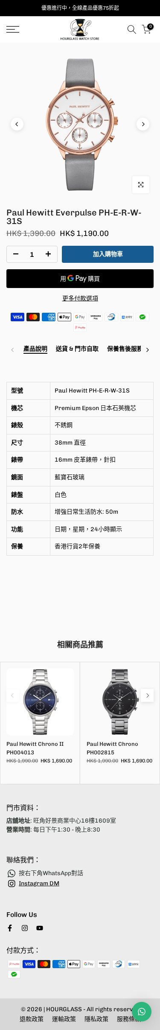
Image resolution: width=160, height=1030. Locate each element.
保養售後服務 (125, 349)
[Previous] (17, 124)
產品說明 (35, 349)
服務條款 (129, 1019)
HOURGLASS (64, 1009)
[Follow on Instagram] (25, 928)
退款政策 (32, 1019)
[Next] (143, 124)
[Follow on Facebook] (9, 928)
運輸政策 (64, 1019)
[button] (80, 592)
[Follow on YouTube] (39, 928)
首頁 (11, 47)
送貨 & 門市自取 (77, 349)
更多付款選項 (80, 298)
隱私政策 (96, 1019)
